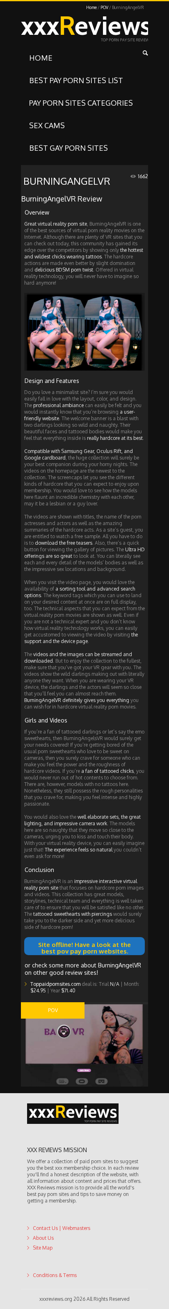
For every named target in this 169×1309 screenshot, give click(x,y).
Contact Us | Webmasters (61, 1244)
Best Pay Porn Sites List (76, 80)
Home (91, 7)
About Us (43, 1254)
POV (104, 7)
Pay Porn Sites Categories (81, 102)
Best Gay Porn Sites (68, 147)
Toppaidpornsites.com (55, 1000)
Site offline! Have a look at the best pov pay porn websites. (84, 946)
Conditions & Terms (55, 1291)
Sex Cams (47, 125)
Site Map (43, 1264)
